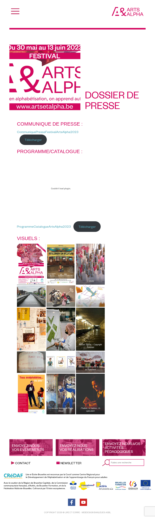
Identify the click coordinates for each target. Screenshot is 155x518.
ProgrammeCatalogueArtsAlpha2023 (44, 226)
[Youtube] (83, 502)
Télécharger (33, 140)
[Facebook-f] (71, 502)
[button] (58, 428)
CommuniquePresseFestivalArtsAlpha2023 (47, 132)
